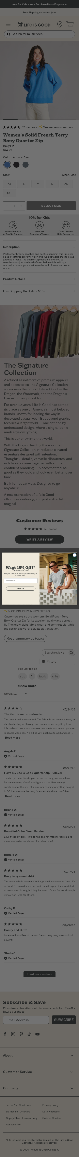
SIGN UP (20, 588)
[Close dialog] (74, 555)
